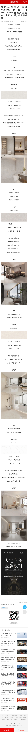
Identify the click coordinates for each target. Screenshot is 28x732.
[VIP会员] (24, 2)
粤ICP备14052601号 (15, 723)
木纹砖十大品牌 (5, 719)
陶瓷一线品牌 (5, 717)
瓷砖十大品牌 (23, 715)
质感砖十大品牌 (22, 717)
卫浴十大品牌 (14, 715)
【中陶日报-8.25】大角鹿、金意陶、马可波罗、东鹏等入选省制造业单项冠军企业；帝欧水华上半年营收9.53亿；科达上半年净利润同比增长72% (8, 699)
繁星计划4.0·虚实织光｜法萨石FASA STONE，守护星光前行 (8, 634)
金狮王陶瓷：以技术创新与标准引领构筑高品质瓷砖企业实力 (8, 651)
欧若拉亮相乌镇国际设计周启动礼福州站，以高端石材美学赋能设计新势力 (8, 675)
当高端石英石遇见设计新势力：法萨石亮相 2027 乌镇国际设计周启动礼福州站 (8, 683)
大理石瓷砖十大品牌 (14, 717)
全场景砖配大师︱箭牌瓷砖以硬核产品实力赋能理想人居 (8, 707)
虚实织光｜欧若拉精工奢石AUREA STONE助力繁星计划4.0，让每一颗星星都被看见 (8, 642)
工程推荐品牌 (23, 719)
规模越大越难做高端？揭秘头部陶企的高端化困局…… (8, 691)
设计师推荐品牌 (14, 719)
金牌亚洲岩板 (4, 607)
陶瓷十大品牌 (5, 715)
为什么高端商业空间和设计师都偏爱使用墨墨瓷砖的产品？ (8, 659)
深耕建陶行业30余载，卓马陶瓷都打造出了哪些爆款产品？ (8, 667)
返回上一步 (1, 2)
